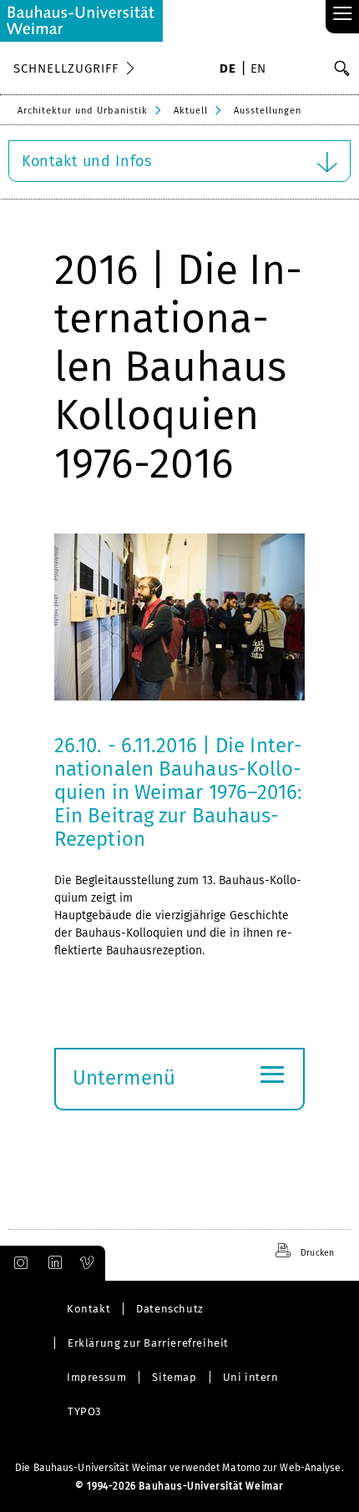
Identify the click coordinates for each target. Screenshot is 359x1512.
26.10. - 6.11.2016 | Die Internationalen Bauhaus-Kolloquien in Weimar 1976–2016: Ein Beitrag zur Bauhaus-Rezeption (178, 792)
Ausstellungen (267, 110)
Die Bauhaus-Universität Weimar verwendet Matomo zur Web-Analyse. (179, 1468)
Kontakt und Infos (87, 161)
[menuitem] (227, 70)
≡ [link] (342, 14)
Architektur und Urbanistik (83, 110)
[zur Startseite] (81, 21)
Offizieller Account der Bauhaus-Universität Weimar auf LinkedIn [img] (52, 1263)
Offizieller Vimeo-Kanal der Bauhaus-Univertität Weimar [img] (87, 1263)
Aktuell (191, 110)
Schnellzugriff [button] (66, 68)
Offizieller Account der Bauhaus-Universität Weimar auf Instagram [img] (17, 1263)
